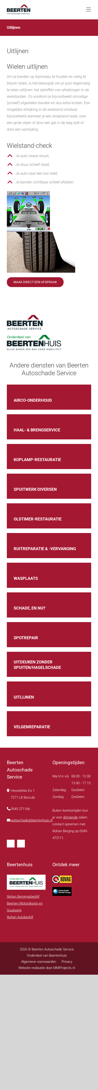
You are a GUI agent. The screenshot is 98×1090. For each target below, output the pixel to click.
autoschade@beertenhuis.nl (31, 820)
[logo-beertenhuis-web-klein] (18, 6)
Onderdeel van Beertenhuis (47, 955)
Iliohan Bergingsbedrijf (23, 897)
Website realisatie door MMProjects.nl (46, 968)
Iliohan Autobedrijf (20, 917)
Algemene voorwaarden (38, 962)
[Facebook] (11, 843)
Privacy (67, 962)
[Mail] (21, 843)
